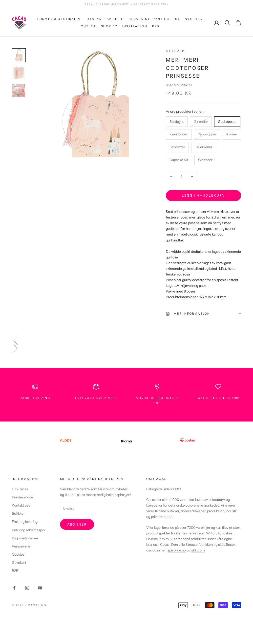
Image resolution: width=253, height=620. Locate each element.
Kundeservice (22, 497)
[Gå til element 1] (19, 55)
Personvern (21, 546)
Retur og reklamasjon (28, 530)
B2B (155, 26)
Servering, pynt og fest (154, 19)
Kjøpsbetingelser (25, 538)
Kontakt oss (21, 505)
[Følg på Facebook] (14, 587)
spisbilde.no (177, 550)
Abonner (77, 524)
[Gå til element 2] (19, 73)
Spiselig (115, 19)
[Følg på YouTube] (40, 587)
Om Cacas (20, 489)
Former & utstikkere (59, 19)
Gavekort (19, 562)
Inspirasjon (134, 26)
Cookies (18, 554)
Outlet (88, 26)
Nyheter (194, 19)
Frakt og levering (25, 521)
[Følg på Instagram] (27, 587)
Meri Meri (176, 51)
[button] (126, 341)
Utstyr (94, 19)
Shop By (109, 26)
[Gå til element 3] (19, 91)
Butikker (18, 513)
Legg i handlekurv (203, 195)
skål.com (198, 550)
